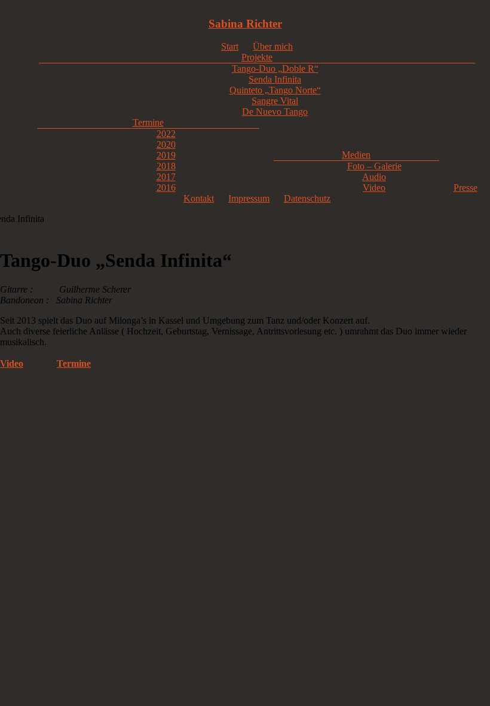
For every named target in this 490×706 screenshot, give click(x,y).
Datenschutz (307, 198)
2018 (166, 166)
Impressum (249, 198)
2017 (166, 177)
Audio (374, 177)
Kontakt (198, 198)
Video (374, 187)
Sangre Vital (275, 101)
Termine (148, 122)
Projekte (256, 57)
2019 (166, 155)
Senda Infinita (275, 79)
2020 (166, 144)
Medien (356, 155)
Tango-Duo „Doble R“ (275, 68)
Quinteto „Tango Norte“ (275, 90)
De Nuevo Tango (275, 111)
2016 (166, 187)
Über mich (273, 46)
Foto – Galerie (374, 166)
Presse (465, 187)
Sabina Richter (245, 23)
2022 (166, 134)
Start (229, 46)
